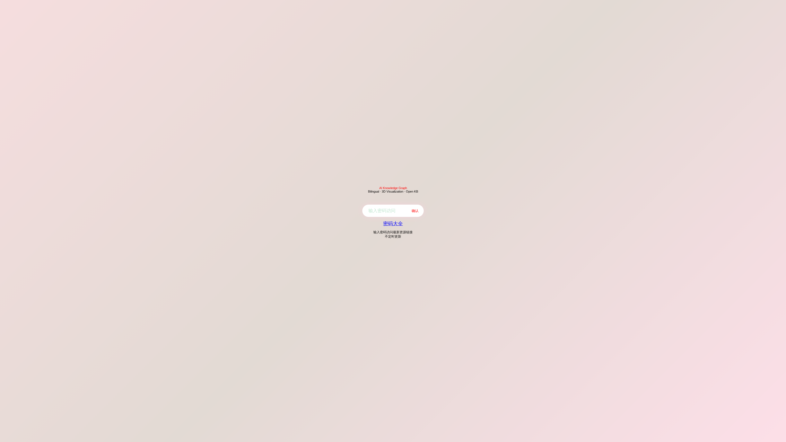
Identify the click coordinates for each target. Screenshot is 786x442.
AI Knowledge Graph (393, 188)
